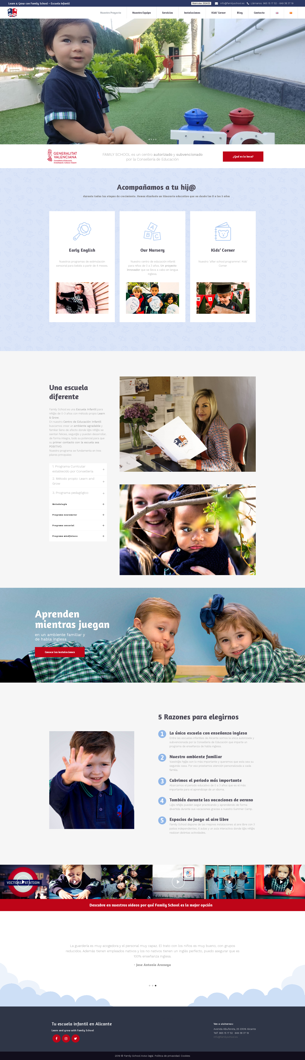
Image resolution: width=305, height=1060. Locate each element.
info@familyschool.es (226, 1037)
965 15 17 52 (270, 3)
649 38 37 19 (286, 3)
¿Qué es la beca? (243, 156)
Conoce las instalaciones (60, 652)
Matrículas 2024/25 (201, 3)
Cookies (185, 1055)
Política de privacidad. (168, 1055)
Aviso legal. (147, 1055)
